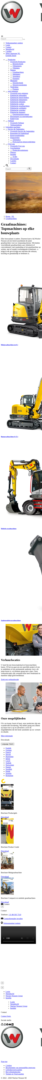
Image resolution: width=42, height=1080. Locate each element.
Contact (8, 47)
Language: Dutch (7, 744)
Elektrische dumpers (17, 112)
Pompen (16, 89)
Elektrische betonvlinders (19, 98)
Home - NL (10, 216)
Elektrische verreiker (17, 110)
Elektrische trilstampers (18, 100)
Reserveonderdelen (17, 135)
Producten (11, 60)
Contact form (6, 1016)
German (9, 750)
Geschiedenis (15, 148)
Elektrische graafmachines (20, 106)
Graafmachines (18, 72)
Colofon (9, 1066)
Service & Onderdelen (16, 129)
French (8, 752)
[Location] (2, 1025)
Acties (14, 157)
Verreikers (16, 76)
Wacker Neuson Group (14, 996)
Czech (8, 761)
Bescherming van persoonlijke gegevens (20, 1068)
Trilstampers (17, 66)
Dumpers (16, 79)
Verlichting (14, 87)
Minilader (13, 81)
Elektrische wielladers (18, 108)
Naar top (4, 1062)
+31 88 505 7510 (14, 915)
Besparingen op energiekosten (21, 117)
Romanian (9, 776)
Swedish (9, 769)
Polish (8, 771)
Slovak (8, 754)
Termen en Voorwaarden (15, 1074)
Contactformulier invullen (13, 919)
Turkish (8, 763)
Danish (8, 767)
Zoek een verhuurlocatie (10, 679)
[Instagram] (5, 1025)
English (9, 56)
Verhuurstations (16, 125)
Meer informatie (7, 736)
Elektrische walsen (17, 104)
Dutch (14, 56)
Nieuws (13, 152)
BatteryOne (14, 119)
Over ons (11, 144)
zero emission (13, 91)
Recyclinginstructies (13, 1072)
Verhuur (11, 121)
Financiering (14, 138)
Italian (8, 759)
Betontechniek (18, 64)
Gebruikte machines (13, 127)
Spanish (8, 773)
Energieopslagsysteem (21, 114)
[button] (13, 53)
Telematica (17, 140)
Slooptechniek (18, 83)
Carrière (9, 51)
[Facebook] (7, 1025)
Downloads (14, 159)
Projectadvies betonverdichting (24, 142)
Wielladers (16, 74)
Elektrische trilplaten (17, 102)
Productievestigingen (20, 150)
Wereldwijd (10, 49)
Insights (13, 154)
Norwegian (10, 765)
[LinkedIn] (12, 1025)
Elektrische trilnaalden (18, 95)
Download (5, 817)
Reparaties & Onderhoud (19, 133)
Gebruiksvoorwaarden (14, 1070)
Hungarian (9, 757)
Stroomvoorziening (20, 85)
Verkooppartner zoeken (14, 43)
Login (8, 45)
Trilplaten (16, 68)
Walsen (13, 70)
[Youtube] (10, 1025)
